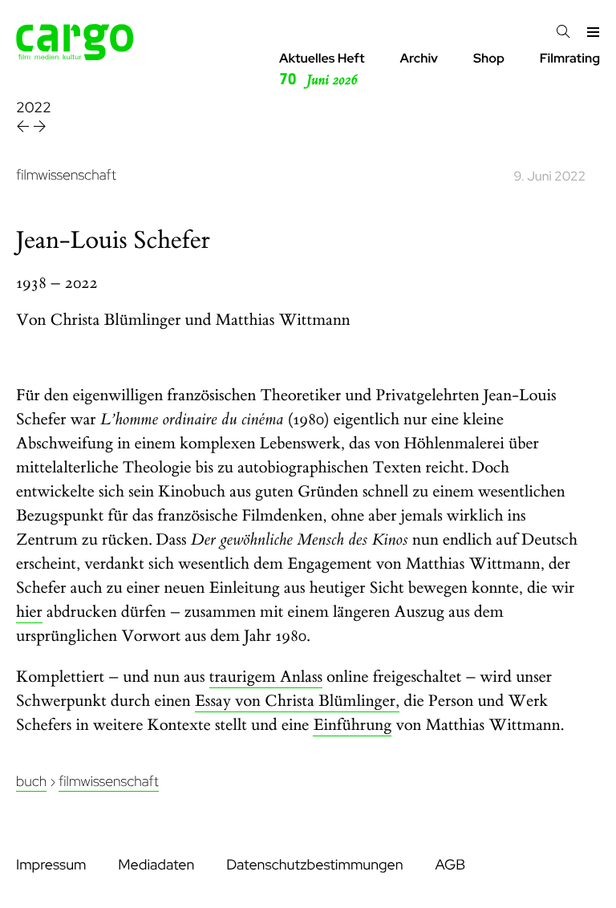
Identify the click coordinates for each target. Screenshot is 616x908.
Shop (489, 58)
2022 (33, 108)
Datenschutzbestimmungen (314, 865)
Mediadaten (156, 865)
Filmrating (570, 58)
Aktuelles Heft (322, 69)
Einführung (352, 725)
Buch (31, 781)
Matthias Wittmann (283, 320)
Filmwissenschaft (109, 781)
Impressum (51, 865)
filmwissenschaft (66, 175)
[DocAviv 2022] (24, 129)
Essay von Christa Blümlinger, (297, 701)
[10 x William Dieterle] (40, 129)
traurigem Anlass (265, 677)
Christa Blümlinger (116, 320)
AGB (450, 865)
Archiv (418, 58)
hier (29, 612)
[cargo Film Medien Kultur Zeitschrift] (75, 56)
